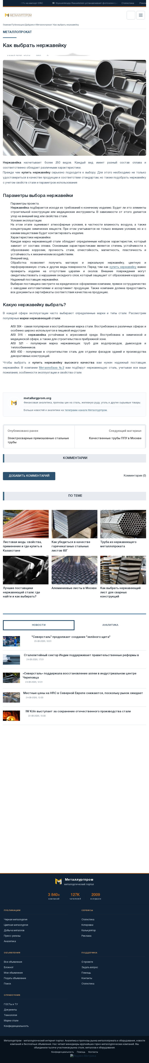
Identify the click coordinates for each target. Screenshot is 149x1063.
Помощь (86, 973)
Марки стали (11, 1021)
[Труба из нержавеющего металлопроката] (123, 524)
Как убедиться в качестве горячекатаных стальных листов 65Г (71, 546)
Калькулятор (88, 930)
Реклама (86, 936)
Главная (7, 25)
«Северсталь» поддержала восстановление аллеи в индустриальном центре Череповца (79, 675)
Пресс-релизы (12, 936)
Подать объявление (15, 978)
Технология (10, 1015)
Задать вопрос (89, 967)
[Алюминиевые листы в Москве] (74, 570)
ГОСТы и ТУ (11, 1004)
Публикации (18, 25)
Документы (10, 1010)
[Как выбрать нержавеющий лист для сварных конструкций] (123, 570)
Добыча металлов (14, 930)
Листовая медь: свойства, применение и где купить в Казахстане (22, 546)
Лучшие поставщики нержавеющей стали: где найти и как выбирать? (21, 592)
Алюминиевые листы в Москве (74, 588)
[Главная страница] (17, 15)
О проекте (87, 962)
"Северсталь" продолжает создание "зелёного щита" (71, 637)
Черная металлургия (15, 920)
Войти (131, 15)
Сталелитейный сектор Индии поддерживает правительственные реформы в (81, 655)
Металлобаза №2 (51, 367)
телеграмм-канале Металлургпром (86, 410)
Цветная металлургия (16, 925)
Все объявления (13, 962)
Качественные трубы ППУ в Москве (115, 438)
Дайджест (30, 25)
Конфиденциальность (16, 1026)
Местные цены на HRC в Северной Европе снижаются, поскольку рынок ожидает (83, 693)
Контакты (86, 978)
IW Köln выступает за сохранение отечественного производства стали (78, 711)
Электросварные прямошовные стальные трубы (38, 440)
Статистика (127, 3)
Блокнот (8, 967)
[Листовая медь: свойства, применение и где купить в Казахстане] (26, 524)
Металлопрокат (44, 25)
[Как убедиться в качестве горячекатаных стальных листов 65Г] (74, 524)
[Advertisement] (74, 762)
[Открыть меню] (140, 15)
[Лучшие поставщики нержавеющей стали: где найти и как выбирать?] (26, 570)
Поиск (7, 984)
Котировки (87, 925)
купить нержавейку (123, 267)
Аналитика (10, 941)
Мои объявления (13, 973)
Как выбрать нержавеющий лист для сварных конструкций (120, 592)
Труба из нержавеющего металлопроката (118, 544)
